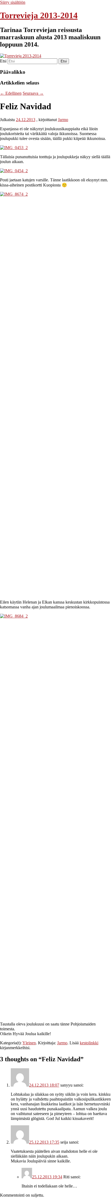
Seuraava (33, 93)
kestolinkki (89, 1043)
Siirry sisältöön (12, 2)
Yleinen (29, 1043)
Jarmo (63, 119)
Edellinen (11, 93)
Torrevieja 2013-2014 (39, 15)
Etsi (3, 61)
